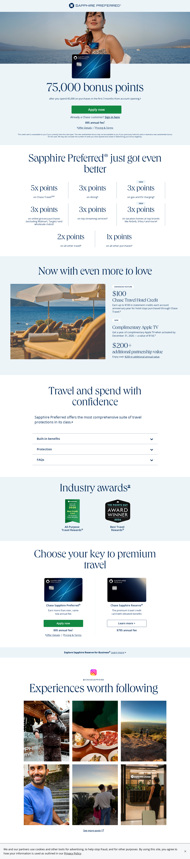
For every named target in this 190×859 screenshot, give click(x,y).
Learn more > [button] (126, 623)
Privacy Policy (72, 853)
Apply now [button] (63, 623)
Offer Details (85, 127)
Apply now (104, 110)
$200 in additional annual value (142, 356)
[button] (185, 851)
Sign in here (112, 117)
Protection (44, 449)
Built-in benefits (48, 439)
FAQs (40, 460)
